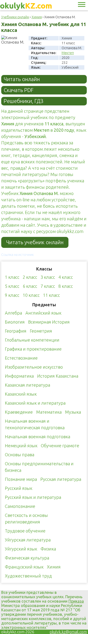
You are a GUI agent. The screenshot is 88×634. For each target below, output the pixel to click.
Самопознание (20, 506)
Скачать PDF (18, 90)
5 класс (12, 286)
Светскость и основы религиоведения (26, 518)
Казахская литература (27, 384)
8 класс (65, 286)
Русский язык (18, 488)
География (15, 330)
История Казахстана (57, 375)
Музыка (73, 412)
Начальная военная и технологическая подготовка (35, 424)
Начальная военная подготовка (37, 436)
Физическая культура (27, 557)
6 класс (30, 286)
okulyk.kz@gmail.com (68, 632)
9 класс (12, 295)
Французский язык (24, 566)
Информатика (19, 375)
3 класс (48, 277)
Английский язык (43, 312)
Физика (48, 548)
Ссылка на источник (17, 255)
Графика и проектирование (33, 348)
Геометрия (41, 330)
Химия (54, 566)
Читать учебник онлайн (35, 242)
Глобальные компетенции (32, 339)
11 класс (51, 295)
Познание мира (21, 479)
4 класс (65, 277)
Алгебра (13, 312)
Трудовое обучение (25, 530)
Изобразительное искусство (34, 366)
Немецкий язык (21, 445)
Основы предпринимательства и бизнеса (39, 467)
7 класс (48, 286)
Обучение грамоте (60, 445)
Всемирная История (49, 321)
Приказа (76, 601)
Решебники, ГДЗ (23, 101)
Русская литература (60, 479)
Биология (15, 321)
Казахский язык (21, 394)
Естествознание (21, 357)
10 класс (31, 295)
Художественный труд (28, 575)
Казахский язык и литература (35, 403)
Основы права (19, 454)
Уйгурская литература (28, 539)
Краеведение (19, 412)
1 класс (12, 277)
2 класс (30, 277)
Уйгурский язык (21, 548)
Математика (49, 412)
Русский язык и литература (33, 497)
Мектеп (68, 53)
